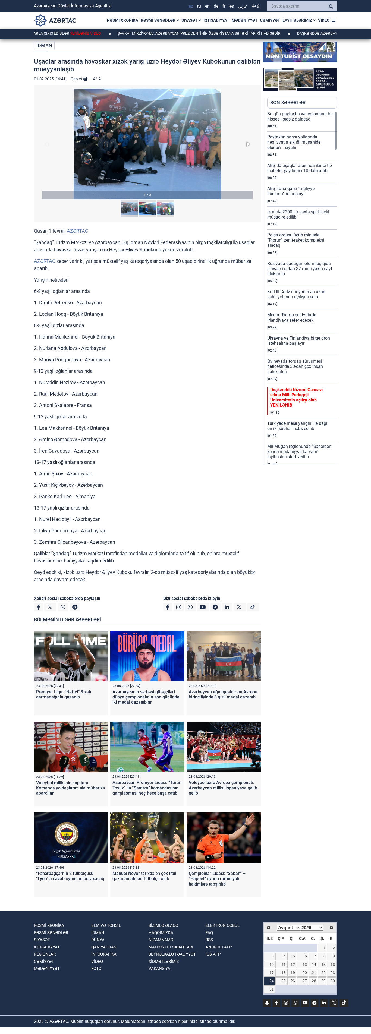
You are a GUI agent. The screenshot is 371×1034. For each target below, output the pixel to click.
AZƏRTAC (77, 231)
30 (333, 981)
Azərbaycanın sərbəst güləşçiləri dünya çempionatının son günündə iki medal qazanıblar (145, 697)
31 (271, 989)
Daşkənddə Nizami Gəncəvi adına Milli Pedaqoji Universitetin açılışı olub (296, 397)
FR (223, 6)
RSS (209, 939)
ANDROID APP (219, 947)
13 (305, 964)
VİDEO (323, 20)
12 (293, 964)
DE (216, 6)
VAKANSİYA (159, 968)
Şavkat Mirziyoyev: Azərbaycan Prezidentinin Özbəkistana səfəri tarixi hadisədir (172, 33)
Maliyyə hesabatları (171, 947)
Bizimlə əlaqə (163, 925)
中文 (256, 6)
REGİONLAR (45, 954)
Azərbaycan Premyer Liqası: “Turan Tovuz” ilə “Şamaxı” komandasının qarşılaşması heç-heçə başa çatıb (146, 787)
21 (314, 972)
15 (323, 964)
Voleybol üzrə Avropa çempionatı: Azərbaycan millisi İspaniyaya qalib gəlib (223, 787)
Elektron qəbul (223, 925)
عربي (243, 6)
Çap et (77, 79)
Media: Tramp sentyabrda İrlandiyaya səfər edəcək (291, 317)
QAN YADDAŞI (104, 947)
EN (207, 6)
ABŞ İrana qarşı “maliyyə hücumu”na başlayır (291, 191)
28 (314, 981)
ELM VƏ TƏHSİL (106, 925)
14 (314, 964)
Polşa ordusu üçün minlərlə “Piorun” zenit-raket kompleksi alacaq (295, 240)
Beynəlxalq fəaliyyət (172, 954)
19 (293, 972)
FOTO (96, 968)
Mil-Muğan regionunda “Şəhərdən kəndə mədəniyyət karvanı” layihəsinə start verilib (299, 451)
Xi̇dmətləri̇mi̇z (164, 961)
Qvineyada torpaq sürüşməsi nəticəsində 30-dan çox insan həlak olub (295, 366)
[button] (147, 144)
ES (231, 6)
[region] (302, 287)
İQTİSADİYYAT (216, 20)
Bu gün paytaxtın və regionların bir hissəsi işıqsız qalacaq (300, 116)
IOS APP (213, 954)
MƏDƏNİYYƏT (244, 20)
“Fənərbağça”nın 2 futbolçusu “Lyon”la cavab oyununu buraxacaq (70, 876)
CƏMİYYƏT (270, 20)
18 (283, 972)
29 (323, 981)
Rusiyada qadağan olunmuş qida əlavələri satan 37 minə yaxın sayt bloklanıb (299, 268)
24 (271, 981)
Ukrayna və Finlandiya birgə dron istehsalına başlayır (298, 341)
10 (271, 964)
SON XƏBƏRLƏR (288, 102)
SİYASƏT (190, 20)
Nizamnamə (161, 939)
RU (199, 6)
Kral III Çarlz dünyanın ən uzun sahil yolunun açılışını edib (296, 294)
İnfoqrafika (104, 954)
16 (333, 964)
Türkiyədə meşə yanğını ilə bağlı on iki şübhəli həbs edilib (297, 426)
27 (305, 981)
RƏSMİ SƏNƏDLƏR (159, 20)
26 (293, 981)
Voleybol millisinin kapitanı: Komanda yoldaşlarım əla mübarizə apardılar (70, 788)
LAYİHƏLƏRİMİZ (297, 20)
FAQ (209, 932)
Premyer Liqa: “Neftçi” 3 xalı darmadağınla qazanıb (63, 694)
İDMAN (44, 45)
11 (284, 964)
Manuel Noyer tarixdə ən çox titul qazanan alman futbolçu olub (144, 876)
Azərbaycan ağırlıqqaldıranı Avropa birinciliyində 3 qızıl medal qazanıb (223, 694)
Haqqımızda (161, 932)
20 (305, 972)
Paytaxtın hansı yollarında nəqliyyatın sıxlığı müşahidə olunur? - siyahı (293, 142)
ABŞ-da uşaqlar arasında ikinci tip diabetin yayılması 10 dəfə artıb (299, 168)
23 (333, 972)
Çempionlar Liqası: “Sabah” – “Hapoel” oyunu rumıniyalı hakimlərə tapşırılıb (217, 878)
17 (271, 972)
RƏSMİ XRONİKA (122, 20)
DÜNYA (98, 939)
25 (283, 981)
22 (323, 972)
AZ (190, 6)
